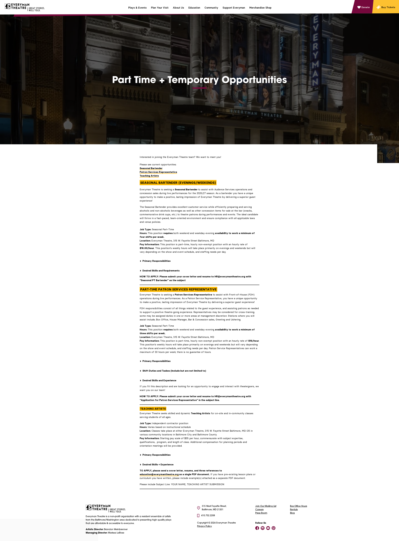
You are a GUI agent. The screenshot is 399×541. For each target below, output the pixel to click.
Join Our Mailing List (265, 506)
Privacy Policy (204, 526)
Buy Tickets (388, 7)
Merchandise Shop (260, 7)
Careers (259, 510)
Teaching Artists (149, 175)
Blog (292, 513)
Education (194, 7)
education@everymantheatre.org (159, 474)
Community (211, 7)
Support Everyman (234, 7)
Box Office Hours (298, 506)
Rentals (294, 510)
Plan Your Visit (159, 7)
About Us (178, 7)
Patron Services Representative (158, 172)
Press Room (261, 513)
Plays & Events (137, 7)
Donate (365, 7)
